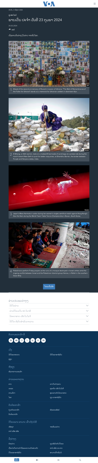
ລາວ (10, 384)
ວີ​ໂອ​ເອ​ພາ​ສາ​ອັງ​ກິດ (15, 452)
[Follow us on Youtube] (16, 340)
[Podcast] (38, 340)
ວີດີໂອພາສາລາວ (14, 354)
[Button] (12, 30)
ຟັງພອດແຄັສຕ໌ (55, 410)
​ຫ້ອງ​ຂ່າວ (12, 443)
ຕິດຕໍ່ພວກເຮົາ (13, 414)
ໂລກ (10, 397)
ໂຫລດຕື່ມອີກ (49, 286)
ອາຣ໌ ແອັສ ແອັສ (14, 431)
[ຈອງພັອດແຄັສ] (43, 340)
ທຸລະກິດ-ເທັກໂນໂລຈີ (57, 388)
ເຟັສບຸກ (11, 427)
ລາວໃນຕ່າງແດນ (55, 384)
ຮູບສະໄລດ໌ (13, 15)
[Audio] (58, 460)
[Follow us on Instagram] (21, 340)
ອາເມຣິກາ (12, 393)
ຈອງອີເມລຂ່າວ (55, 427)
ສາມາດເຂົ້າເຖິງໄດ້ (56, 452)
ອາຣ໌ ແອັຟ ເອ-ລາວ (56, 448)
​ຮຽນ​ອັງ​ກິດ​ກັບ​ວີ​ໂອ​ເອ (56, 443)
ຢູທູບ (10, 359)
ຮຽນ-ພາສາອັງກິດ (55, 397)
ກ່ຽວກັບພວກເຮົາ (14, 410)
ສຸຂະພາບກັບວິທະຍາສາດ (58, 393)
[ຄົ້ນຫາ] (80, 460)
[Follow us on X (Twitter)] (27, 340)
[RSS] (32, 340)
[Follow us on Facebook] (11, 340)
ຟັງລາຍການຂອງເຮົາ (15, 371)
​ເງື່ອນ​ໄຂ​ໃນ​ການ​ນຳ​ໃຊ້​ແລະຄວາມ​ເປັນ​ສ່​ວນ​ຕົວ (23, 448)
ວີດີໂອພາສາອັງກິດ (56, 354)
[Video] (37, 460)
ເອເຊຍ (11, 388)
